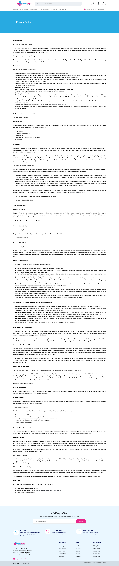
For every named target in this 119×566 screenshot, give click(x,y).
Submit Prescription (90, 9)
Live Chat (78, 553)
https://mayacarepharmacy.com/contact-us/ (48, 490)
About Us (16, 9)
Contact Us (54, 9)
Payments (78, 556)
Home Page (61, 546)
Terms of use (96, 548)
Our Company (62, 548)
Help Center (102, 9)
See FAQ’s (78, 548)
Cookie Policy (96, 551)
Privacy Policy (96, 546)
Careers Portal (44, 9)
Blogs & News (24, 9)
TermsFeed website (74, 192)
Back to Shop (62, 9)
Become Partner (34, 9)
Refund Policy (96, 553)
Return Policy (96, 556)
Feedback (78, 551)
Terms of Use (26, 563)
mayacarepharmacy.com (59, 104)
